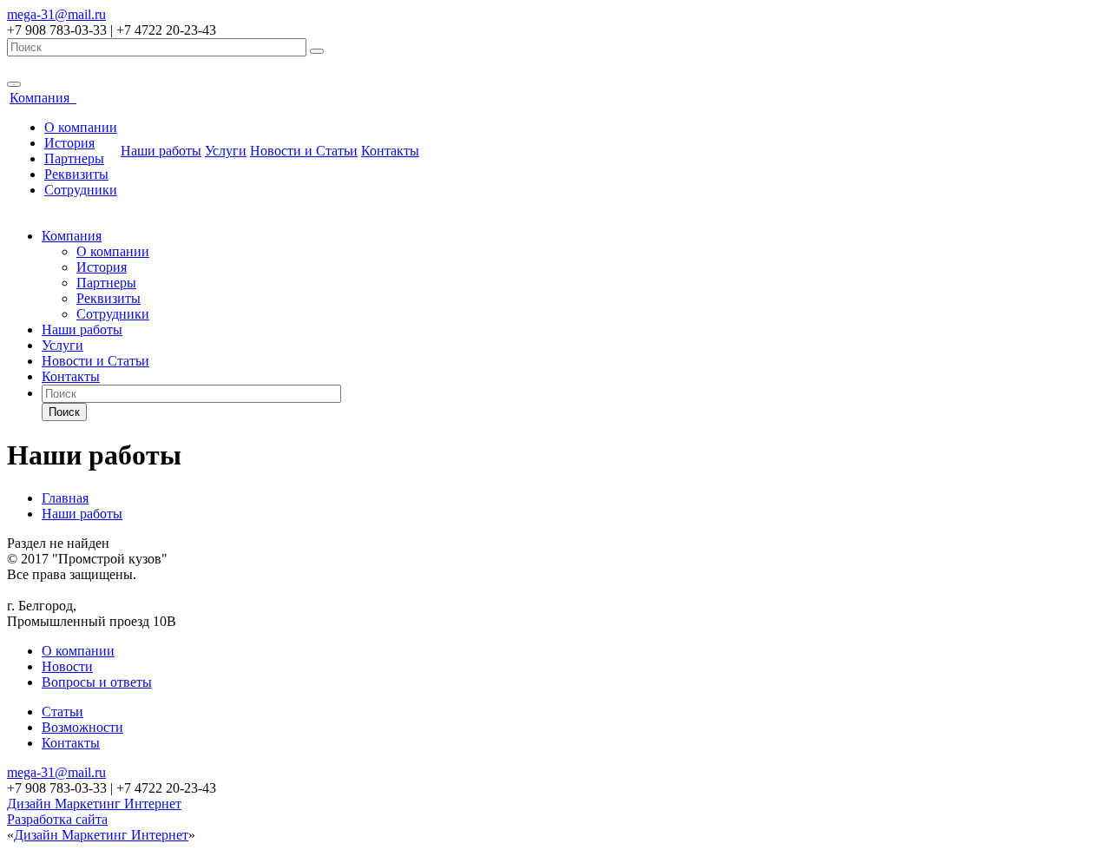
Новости (67, 666)
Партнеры (74, 158)
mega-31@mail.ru (56, 14)
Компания (43, 97)
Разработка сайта (57, 819)
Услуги (226, 150)
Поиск (64, 411)
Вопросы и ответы (97, 682)
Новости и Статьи (304, 150)
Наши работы (161, 150)
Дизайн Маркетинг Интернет (94, 803)
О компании (80, 127)
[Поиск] (317, 51)
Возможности (82, 727)
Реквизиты (76, 174)
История (69, 142)
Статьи (62, 711)
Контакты (390, 150)
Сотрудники (80, 189)
